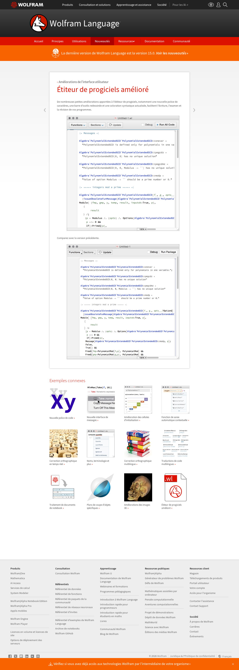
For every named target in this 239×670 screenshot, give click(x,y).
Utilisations (79, 41)
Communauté (181, 41)
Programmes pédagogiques (115, 591)
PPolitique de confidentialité (199, 656)
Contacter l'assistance (202, 601)
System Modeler (19, 593)
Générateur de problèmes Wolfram (164, 578)
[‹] (45, 87)
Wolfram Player (19, 624)
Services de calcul (20, 588)
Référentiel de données (68, 589)
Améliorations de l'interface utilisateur (83, 82)
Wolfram (162, 656)
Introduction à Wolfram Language (119, 599)
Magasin (194, 573)
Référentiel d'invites (66, 612)
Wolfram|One (17, 573)
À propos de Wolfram (201, 621)
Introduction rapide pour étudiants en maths (114, 614)
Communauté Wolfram (113, 629)
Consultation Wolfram (67, 573)
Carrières (195, 626)
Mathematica (17, 578)
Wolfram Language (85, 23)
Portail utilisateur (199, 583)
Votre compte (197, 588)
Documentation (154, 41)
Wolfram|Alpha (153, 573)
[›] (194, 87)
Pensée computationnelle (159, 599)
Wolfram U (106, 573)
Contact (194, 631)
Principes (57, 41)
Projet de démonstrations (159, 612)
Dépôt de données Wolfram (160, 617)
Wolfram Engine (19, 618)
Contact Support (199, 606)
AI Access (15, 583)
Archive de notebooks (67, 628)
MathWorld (151, 622)
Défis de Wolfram (154, 583)
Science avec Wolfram (157, 627)
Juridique (175, 656)
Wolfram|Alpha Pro (21, 606)
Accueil (38, 41)
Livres (103, 621)
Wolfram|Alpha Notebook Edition (28, 601)
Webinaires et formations (114, 586)
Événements (197, 636)
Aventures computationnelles (161, 604)
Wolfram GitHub (64, 633)
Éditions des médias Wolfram (161, 632)
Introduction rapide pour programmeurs (114, 606)
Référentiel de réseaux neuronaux (74, 607)
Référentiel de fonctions (68, 594)
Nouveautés (102, 41)
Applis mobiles (18, 610)
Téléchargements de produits (206, 578)
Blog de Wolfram (109, 634)
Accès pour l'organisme (202, 593)
